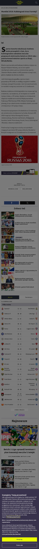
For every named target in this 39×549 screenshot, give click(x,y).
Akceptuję (19, 539)
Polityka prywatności (13, 517)
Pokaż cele (19, 545)
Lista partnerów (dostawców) (11, 534)
